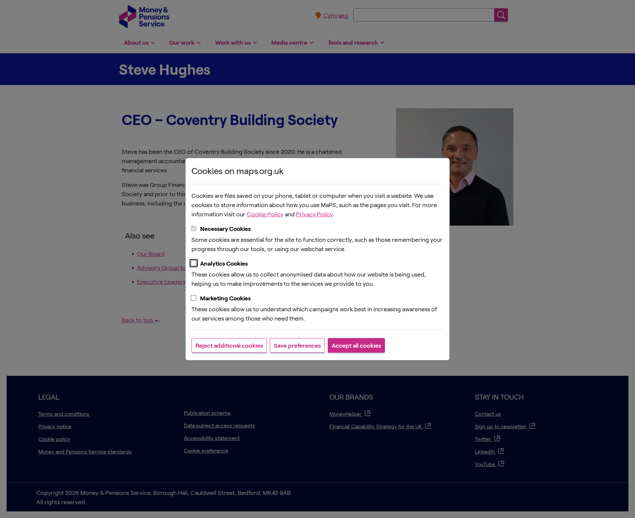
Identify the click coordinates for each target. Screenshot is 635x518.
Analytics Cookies (224, 263)
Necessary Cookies (225, 228)
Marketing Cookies (225, 298)
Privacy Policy (314, 214)
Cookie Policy (265, 214)
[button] (229, 345)
